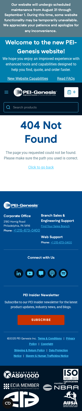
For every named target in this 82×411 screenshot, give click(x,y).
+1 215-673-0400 (26, 230)
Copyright (47, 344)
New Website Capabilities (28, 78)
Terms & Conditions (50, 338)
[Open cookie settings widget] (7, 403)
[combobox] (41, 107)
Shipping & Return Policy (29, 350)
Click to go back (41, 167)
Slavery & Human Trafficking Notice (47, 355)
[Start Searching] (8, 107)
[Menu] (6, 92)
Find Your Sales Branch (55, 226)
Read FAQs (66, 78)
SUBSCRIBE (41, 320)
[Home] (35, 92)
